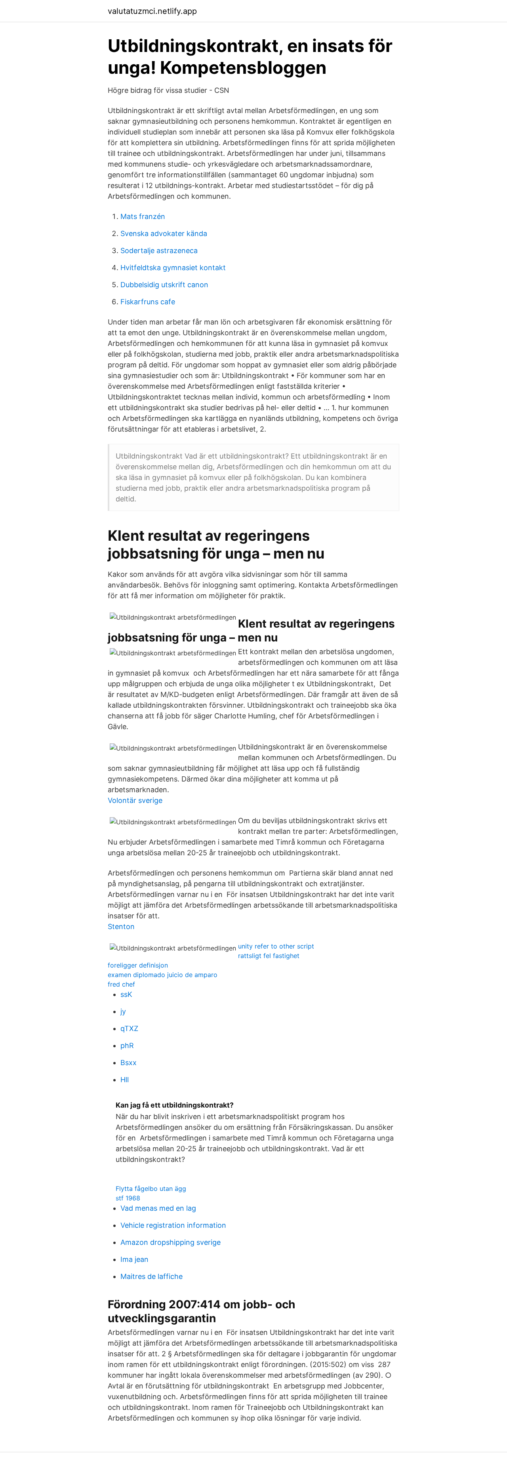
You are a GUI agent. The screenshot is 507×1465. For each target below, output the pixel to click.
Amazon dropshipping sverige (170, 1242)
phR (127, 1045)
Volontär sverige (135, 800)
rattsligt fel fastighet (268, 956)
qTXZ (129, 1028)
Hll (124, 1079)
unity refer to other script (276, 946)
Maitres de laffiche (151, 1276)
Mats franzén (142, 216)
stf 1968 (128, 1198)
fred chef (121, 984)
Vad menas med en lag (158, 1208)
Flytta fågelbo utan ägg (151, 1188)
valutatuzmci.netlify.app (152, 11)
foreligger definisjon (138, 965)
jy (123, 1011)
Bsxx (128, 1062)
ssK (126, 994)
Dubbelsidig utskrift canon (164, 284)
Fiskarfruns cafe (147, 302)
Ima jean (134, 1259)
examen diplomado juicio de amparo (162, 975)
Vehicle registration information (173, 1225)
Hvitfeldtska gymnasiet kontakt (173, 267)
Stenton (121, 926)
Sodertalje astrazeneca (159, 250)
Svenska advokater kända (163, 233)
